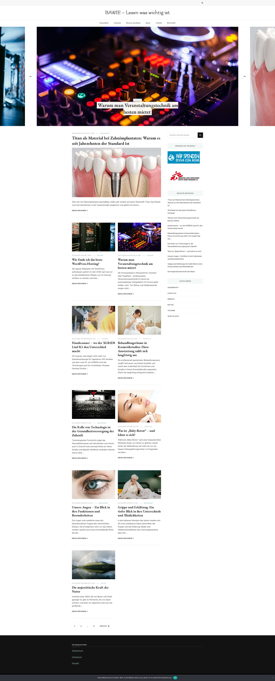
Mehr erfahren (79, 211)
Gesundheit (104, 23)
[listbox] (137, 76)
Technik (159, 23)
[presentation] (30, 76)
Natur (148, 23)
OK (175, 678)
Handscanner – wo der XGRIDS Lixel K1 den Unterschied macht (93, 347)
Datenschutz (77, 650)
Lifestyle (117, 23)
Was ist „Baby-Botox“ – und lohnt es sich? (136, 433)
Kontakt (75, 663)
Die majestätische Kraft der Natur (90, 589)
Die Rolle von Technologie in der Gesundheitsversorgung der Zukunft (93, 431)
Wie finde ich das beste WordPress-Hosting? (138, 111)
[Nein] (272, 678)
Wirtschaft (171, 23)
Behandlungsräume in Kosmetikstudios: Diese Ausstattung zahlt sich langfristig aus (133, 349)
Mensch (171, 299)
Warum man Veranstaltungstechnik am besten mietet (135, 263)
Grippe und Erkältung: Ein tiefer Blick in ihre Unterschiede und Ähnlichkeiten (139, 511)
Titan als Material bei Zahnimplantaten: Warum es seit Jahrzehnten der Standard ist (116, 140)
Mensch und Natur (133, 23)
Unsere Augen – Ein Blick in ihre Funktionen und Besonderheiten (91, 511)
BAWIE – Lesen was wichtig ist (137, 12)
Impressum (77, 657)
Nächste (103, 626)
